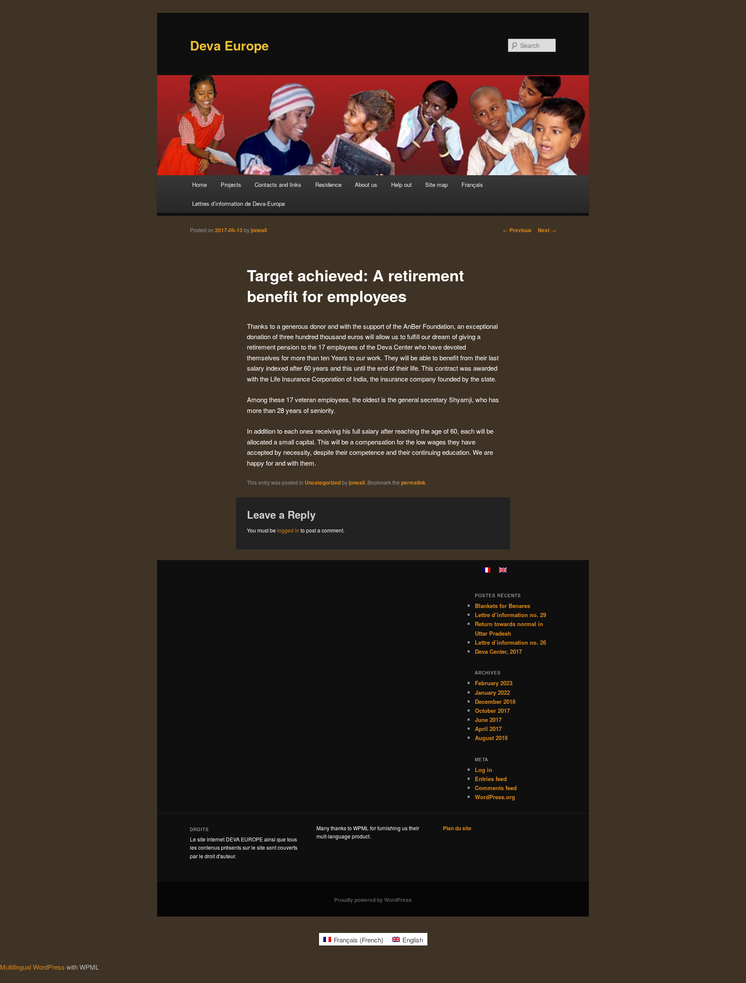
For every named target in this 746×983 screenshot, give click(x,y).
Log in (483, 770)
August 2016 (491, 738)
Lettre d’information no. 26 (510, 642)
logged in (288, 530)
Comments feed (496, 788)
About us (366, 184)
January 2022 (492, 692)
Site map (436, 184)
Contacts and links (278, 184)
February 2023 (493, 683)
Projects (231, 184)
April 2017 (488, 729)
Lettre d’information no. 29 (510, 615)
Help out (401, 184)
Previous (517, 230)
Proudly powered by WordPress (373, 900)
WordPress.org (495, 797)
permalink (413, 482)
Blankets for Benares (502, 606)
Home (199, 184)
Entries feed (491, 779)
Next (547, 230)
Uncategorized (323, 482)
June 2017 (488, 719)
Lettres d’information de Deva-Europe (238, 203)
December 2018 (495, 701)
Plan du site (457, 828)
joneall (259, 230)
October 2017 (492, 710)
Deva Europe (229, 45)
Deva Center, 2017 (498, 651)
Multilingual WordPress (32, 966)
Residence (328, 184)
